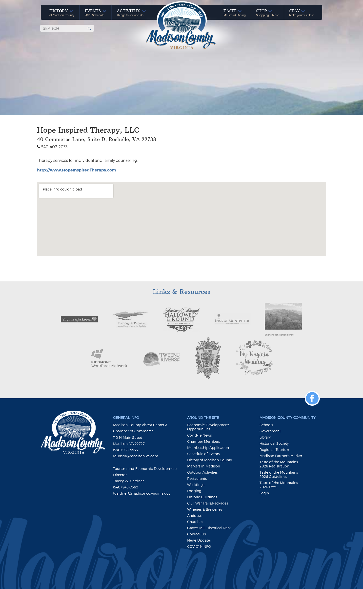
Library (265, 437)
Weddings (195, 485)
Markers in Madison (203, 466)
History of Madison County (209, 460)
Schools (266, 425)
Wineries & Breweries (204, 509)
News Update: (199, 540)
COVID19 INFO (199, 546)
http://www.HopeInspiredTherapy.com (76, 170)
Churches (195, 522)
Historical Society (274, 443)
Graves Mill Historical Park (209, 528)
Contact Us (196, 534)
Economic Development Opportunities (208, 427)
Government (270, 431)
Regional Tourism (274, 449)
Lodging (194, 491)
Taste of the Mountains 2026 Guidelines (279, 474)
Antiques (194, 515)
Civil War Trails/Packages (207, 503)
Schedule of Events (203, 454)
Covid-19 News (199, 435)
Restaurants (197, 478)
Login (264, 493)
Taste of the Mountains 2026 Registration (279, 464)
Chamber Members (203, 441)
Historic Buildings (202, 497)
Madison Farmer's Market (281, 456)
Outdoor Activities (202, 472)
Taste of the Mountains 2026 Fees (279, 485)
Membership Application (208, 447)
